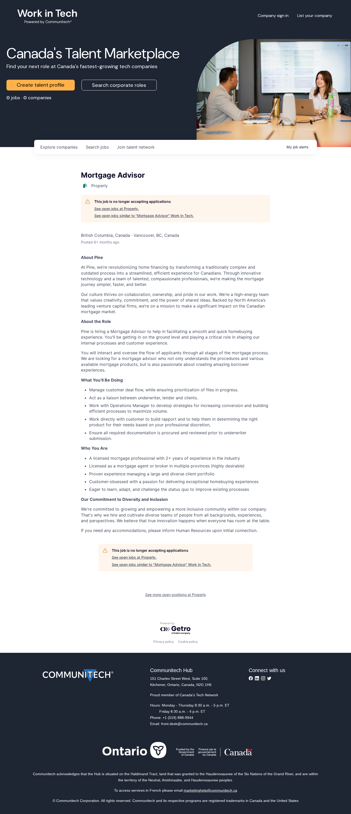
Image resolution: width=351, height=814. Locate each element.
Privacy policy (163, 642)
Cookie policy (188, 642)
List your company (314, 15)
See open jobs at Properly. (116, 208)
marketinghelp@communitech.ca (210, 790)
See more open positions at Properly (175, 594)
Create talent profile (40, 85)
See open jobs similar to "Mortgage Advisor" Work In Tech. (144, 215)
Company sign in (273, 15)
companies (59, 147)
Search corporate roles (119, 85)
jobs (97, 147)
